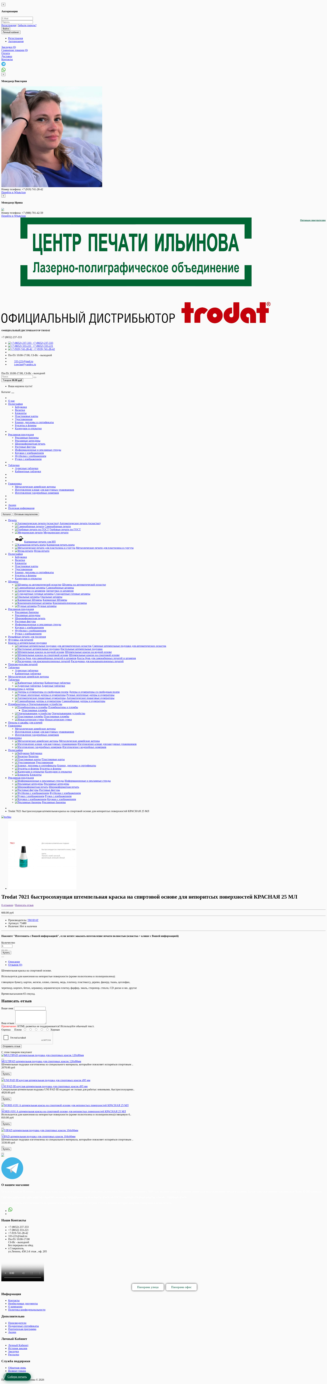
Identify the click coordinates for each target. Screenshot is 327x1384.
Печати (12, 520)
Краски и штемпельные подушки (27, 642)
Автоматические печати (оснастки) (79, 523)
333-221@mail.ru (23, 361)
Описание (14, 961)
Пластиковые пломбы (34, 710)
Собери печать (17, 1376)
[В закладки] (2, 950)
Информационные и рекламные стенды (38, 449)
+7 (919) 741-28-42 (43, 349)
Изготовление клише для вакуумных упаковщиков (44, 489)
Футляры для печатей (20, 639)
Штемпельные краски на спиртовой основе (94, 655)
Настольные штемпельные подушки (81, 649)
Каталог (7, 514)
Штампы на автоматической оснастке (84, 584)
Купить (6, 952)
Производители (17, 1322)
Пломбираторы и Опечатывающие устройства (35, 704)
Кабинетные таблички (28, 471)
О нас (11, 400)
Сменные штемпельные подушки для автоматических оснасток (129, 645)
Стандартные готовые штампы (72, 593)
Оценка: (6, 1029)
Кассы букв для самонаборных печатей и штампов (106, 658)
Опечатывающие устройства (68, 713)
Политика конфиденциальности (26, 1309)
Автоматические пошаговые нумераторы (90, 698)
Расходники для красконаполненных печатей (97, 661)
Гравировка (15, 483)
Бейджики (21, 407)
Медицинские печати (55, 532)
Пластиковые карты (26, 416)
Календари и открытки (28, 428)
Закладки (13, 1351)
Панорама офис (181, 1287)
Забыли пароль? (27, 25)
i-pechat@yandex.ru (25, 364)
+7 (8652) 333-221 (42, 346)
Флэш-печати (41, 550)
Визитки (20, 410)
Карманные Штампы (55, 599)
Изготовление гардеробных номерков (37, 492)
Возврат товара (17, 1370)
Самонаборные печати (58, 526)
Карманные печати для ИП (40, 541)
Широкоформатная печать (30, 443)
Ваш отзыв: (8, 1023)
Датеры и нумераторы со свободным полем (94, 691)
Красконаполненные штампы (70, 603)
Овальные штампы (51, 596)
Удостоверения (23, 419)
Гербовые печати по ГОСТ (65, 529)
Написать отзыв (24, 905)
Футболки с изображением (30, 456)
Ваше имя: (7, 1008)
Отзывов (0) (15, 964)
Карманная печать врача (60, 544)
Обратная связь (17, 1367)
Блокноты (21, 413)
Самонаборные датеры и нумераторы (83, 701)
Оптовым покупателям (313, 220)
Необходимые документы (23, 1303)
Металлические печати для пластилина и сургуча (105, 547)
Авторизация (16, 41)
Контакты (14, 1300)
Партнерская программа (22, 1329)
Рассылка (13, 1354)
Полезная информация (21, 508)
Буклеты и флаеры (25, 425)
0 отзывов (7, 905)
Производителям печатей (23, 664)
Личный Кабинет (18, 1345)
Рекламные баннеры (27, 437)
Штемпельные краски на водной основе (88, 652)
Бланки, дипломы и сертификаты (34, 422)
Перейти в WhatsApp (13, 192)
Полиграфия (15, 403)
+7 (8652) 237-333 (42, 342)
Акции (12, 505)
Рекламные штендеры (27, 440)
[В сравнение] (6, 950)
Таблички (14, 465)
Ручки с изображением (28, 459)
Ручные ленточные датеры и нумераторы (90, 695)
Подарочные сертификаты (23, 1326)
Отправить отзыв (11, 1046)
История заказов (17, 1348)
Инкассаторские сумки (58, 719)
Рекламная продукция (21, 434)
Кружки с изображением (29, 453)
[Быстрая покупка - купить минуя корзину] (2, 956)
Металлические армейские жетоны (35, 486)
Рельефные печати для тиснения (27, 636)
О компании (15, 1306)
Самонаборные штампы (60, 587)
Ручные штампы (47, 606)
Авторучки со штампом (60, 590)
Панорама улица (148, 1287)
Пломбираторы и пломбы (63, 707)
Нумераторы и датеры (21, 688)
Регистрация (8, 25)
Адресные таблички (26, 468)
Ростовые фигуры (25, 446)
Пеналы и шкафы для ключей (25, 722)
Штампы (13, 581)
